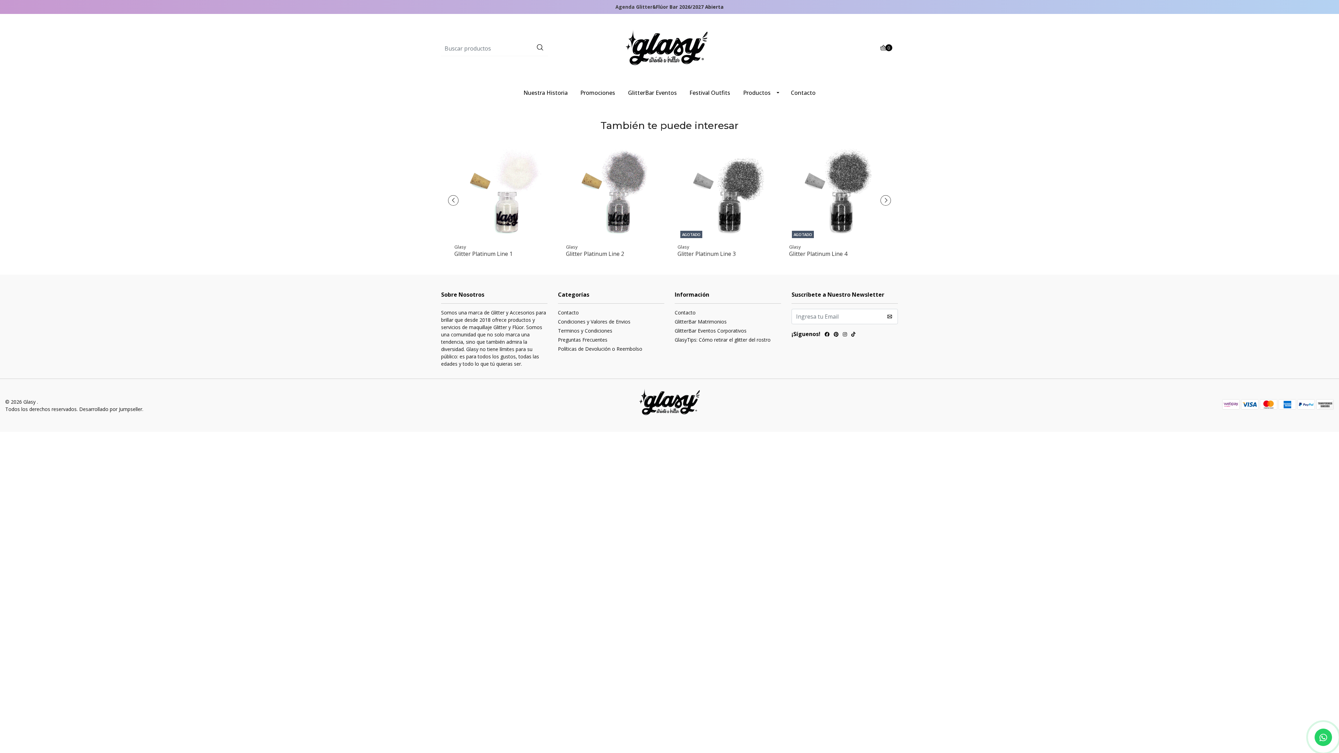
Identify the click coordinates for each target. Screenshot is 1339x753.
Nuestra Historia (545, 93)
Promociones (597, 93)
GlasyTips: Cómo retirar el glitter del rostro (723, 339)
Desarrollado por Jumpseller (110, 409)
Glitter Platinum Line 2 (595, 254)
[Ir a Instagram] (845, 335)
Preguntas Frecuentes (582, 339)
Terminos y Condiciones (585, 330)
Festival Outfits (709, 93)
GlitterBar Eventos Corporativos (711, 330)
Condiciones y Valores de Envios (594, 321)
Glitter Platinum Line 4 (818, 254)
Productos (757, 93)
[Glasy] (669, 48)
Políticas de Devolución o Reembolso (600, 348)
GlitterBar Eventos (652, 93)
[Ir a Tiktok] (853, 335)
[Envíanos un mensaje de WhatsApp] (1323, 737)
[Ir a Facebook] (827, 335)
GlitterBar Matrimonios (701, 321)
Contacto (803, 93)
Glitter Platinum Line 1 (483, 254)
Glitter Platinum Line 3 (707, 254)
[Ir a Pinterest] (836, 335)
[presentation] (453, 200)
